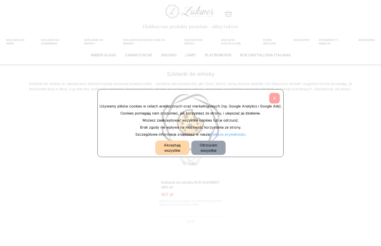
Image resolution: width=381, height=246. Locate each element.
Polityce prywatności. (228, 134)
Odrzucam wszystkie (208, 148)
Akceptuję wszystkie (172, 148)
